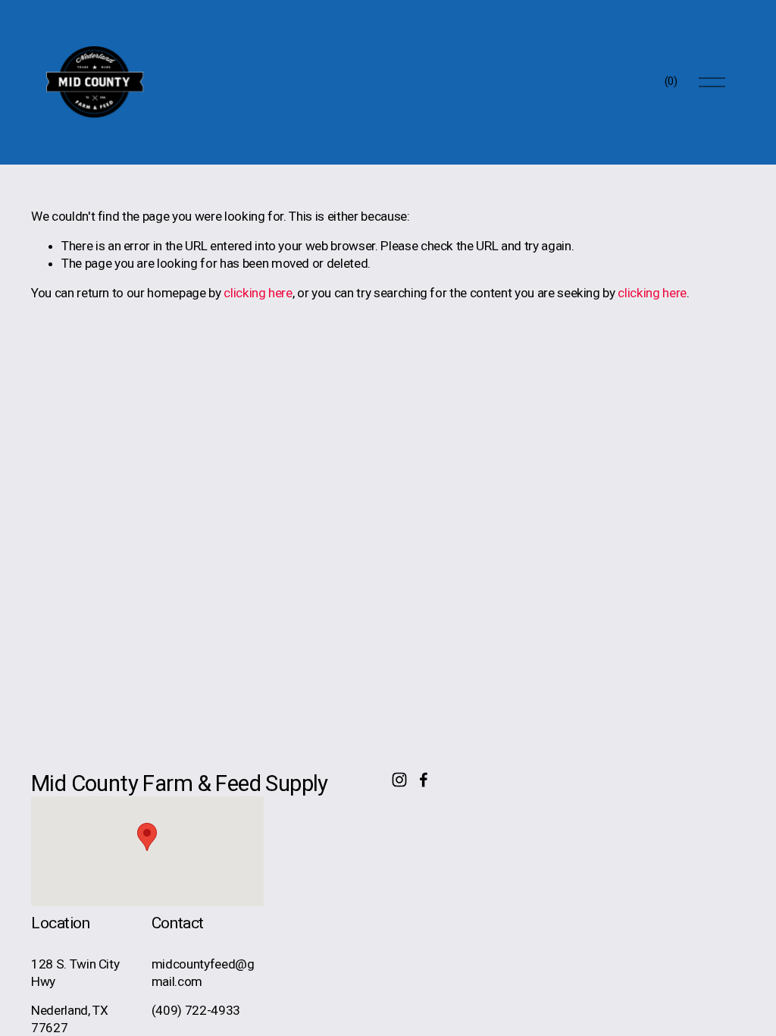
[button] (147, 837)
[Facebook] (423, 779)
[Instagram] (399, 779)
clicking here (258, 292)
